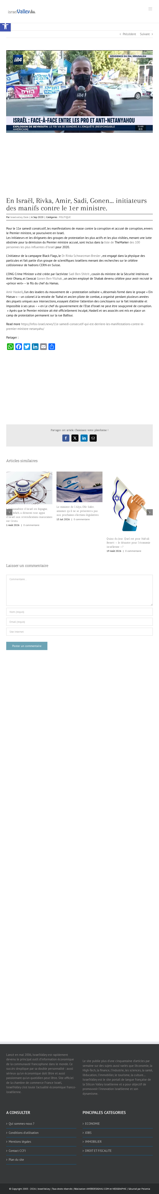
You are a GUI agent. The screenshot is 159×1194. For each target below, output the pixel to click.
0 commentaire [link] (31, 525)
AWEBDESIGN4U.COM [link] (97, 1188)
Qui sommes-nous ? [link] (21, 1124)
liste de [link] (109, 242)
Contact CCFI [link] (17, 1151)
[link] (5, 26)
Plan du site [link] (16, 1160)
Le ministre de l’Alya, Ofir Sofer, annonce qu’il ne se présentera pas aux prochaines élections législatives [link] (78, 510)
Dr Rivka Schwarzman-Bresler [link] (81, 256)
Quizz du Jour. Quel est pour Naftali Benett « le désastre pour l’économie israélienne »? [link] (128, 542)
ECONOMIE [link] (92, 1124)
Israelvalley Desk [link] (19, 217)
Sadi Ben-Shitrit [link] (79, 274)
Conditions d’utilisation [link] (24, 1133)
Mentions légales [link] (20, 1142)
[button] (9, 512)
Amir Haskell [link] (14, 292)
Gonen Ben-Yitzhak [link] (49, 278)
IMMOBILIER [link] (93, 1142)
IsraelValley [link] (44, 1188)
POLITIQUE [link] (65, 217)
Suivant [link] (145, 34)
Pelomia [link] (145, 1188)
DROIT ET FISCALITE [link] (98, 1151)
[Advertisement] (79, 168)
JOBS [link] (88, 1133)
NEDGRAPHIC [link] (119, 1188)
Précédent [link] (129, 34)
